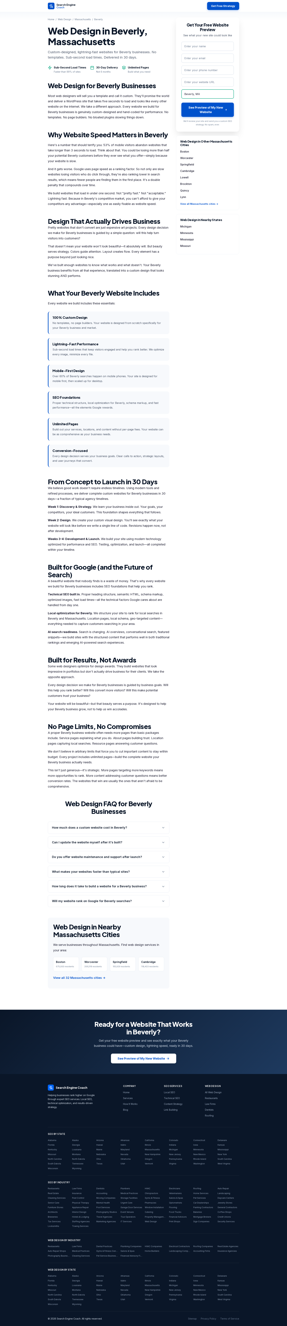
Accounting (101, 1193)
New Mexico (199, 1154)
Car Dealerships (201, 1202)
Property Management (155, 1217)
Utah (123, 1163)
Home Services (200, 1193)
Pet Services (199, 1198)
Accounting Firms (201, 1251)
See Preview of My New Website (141, 1058)
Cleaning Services (57, 1198)
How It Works (130, 1104)
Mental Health (103, 1202)
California (149, 1140)
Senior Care (53, 1202)
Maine (99, 1149)
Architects (53, 1212)
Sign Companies (201, 1221)
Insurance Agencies (227, 1251)
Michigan (185, 226)
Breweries (53, 1217)
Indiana (172, 1145)
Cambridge (187, 171)
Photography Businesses (58, 1256)
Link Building (171, 1109)
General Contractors (227, 1207)
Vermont (149, 1163)
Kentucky (52, 1149)
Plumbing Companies (131, 1246)
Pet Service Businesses (107, 1256)
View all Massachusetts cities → (199, 203)
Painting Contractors (203, 1207)
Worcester (186, 158)
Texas (99, 1163)
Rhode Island (199, 1159)
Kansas (221, 1145)
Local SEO (169, 1092)
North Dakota (78, 1159)
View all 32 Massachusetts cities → (79, 977)
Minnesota (186, 233)
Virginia (172, 1163)
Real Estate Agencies (228, 1246)
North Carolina (55, 1159)
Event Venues (127, 1212)
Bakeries (197, 1212)
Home (51, 19)
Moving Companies (105, 1198)
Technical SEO (172, 1098)
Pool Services (103, 1207)
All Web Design (213, 1092)
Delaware (222, 1140)
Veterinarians (175, 1193)
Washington (199, 1163)
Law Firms (210, 1104)
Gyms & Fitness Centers (107, 1251)
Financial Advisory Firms (131, 1256)
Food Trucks (175, 1212)
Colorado (173, 1140)
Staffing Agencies (81, 1221)
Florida (51, 1145)
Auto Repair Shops (57, 1251)
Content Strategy (173, 1104)
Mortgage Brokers (202, 1217)
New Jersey (175, 1154)
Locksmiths (53, 1226)
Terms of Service (229, 1318)
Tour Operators (128, 1217)
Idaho (123, 1145)
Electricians (174, 1188)
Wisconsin (53, 1168)
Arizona (100, 1140)
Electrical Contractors (179, 1246)
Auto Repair (223, 1188)
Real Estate (53, 1193)
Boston (184, 151)
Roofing (209, 1115)
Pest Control (78, 1198)
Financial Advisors (178, 1217)
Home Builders (152, 1251)
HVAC (147, 1188)
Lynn (183, 197)
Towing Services (80, 1226)
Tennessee (77, 1163)
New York (222, 1154)
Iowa (195, 1145)
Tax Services (54, 1221)
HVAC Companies (153, 1246)
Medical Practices (129, 1193)
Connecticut (199, 1140)
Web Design (64, 19)
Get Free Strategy (223, 6)
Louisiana (76, 1149)
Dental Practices (104, 1246)
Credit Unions (224, 1217)
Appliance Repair (80, 1207)
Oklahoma (126, 1159)
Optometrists (175, 1202)
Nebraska (101, 1154)
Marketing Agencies (106, 1221)
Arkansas (125, 1140)
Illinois (148, 1145)
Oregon (148, 1159)
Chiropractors (151, 1193)
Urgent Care (126, 1202)
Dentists (209, 1109)
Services (128, 1098)
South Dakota (54, 1163)
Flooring (173, 1207)
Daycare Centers (226, 1198)
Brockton (186, 184)
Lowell (184, 177)
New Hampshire (152, 1154)
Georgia (76, 1145)
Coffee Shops (225, 1212)
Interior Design (79, 1212)
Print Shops (174, 1221)
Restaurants (211, 1098)
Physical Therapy (80, 1202)
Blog (125, 1109)
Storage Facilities (129, 1198)
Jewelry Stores (225, 1202)
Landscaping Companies (180, 1251)
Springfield (187, 164)
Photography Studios (106, 1212)
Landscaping (224, 1193)
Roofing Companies (203, 1246)
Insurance (77, 1193)
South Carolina (225, 1159)
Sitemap (192, 1318)
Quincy (184, 190)
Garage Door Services (131, 1207)
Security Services (226, 1221)
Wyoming (76, 1168)
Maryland (125, 1149)
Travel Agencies (104, 1217)
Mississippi (187, 239)
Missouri (185, 246)
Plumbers (125, 1188)
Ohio (98, 1159)
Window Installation (154, 1207)
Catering (149, 1212)
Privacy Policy (208, 1318)
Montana (76, 1154)
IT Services (126, 1221)
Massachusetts (83, 19)
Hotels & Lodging (80, 1217)
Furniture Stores (55, 1207)
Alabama (52, 1140)
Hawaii (99, 1145)
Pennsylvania (175, 1159)
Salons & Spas (176, 1198)
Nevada (124, 1154)
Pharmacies (150, 1202)
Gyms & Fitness (152, 1198)
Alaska (75, 1140)
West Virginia (224, 1163)
